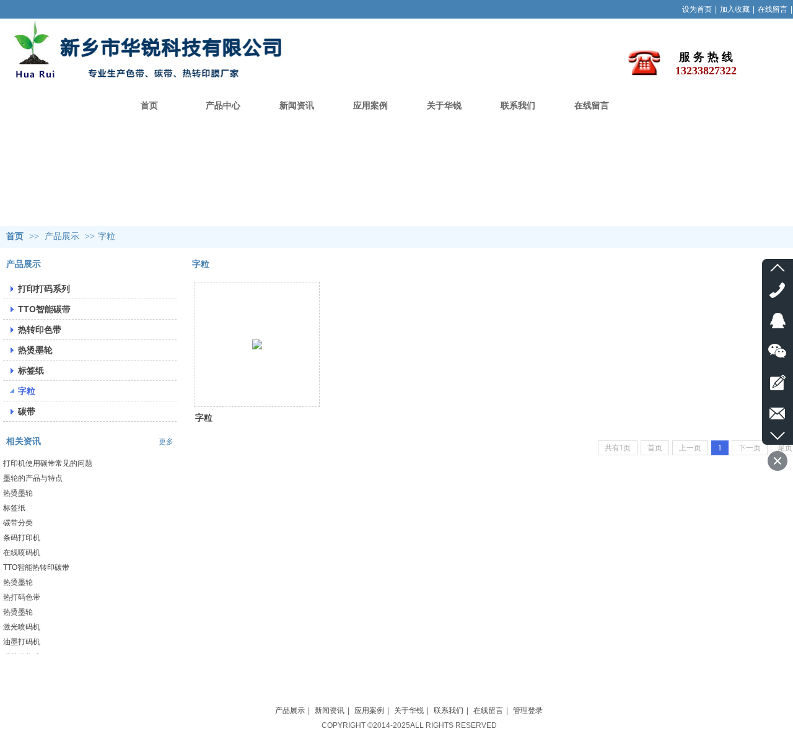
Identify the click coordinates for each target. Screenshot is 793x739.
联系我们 (448, 710)
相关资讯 (23, 441)
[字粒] (257, 344)
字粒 (106, 236)
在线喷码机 (21, 552)
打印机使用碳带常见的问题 (47, 463)
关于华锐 (409, 710)
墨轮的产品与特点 (33, 478)
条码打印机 (21, 537)
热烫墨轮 (18, 493)
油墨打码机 (21, 641)
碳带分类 (18, 522)
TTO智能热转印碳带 (36, 567)
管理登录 (528, 710)
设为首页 (697, 9)
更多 (166, 441)
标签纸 (14, 508)
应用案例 (369, 710)
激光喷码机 (21, 627)
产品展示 (62, 236)
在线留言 (772, 9)
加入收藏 (735, 9)
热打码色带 (21, 597)
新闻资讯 (329, 710)
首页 (15, 236)
